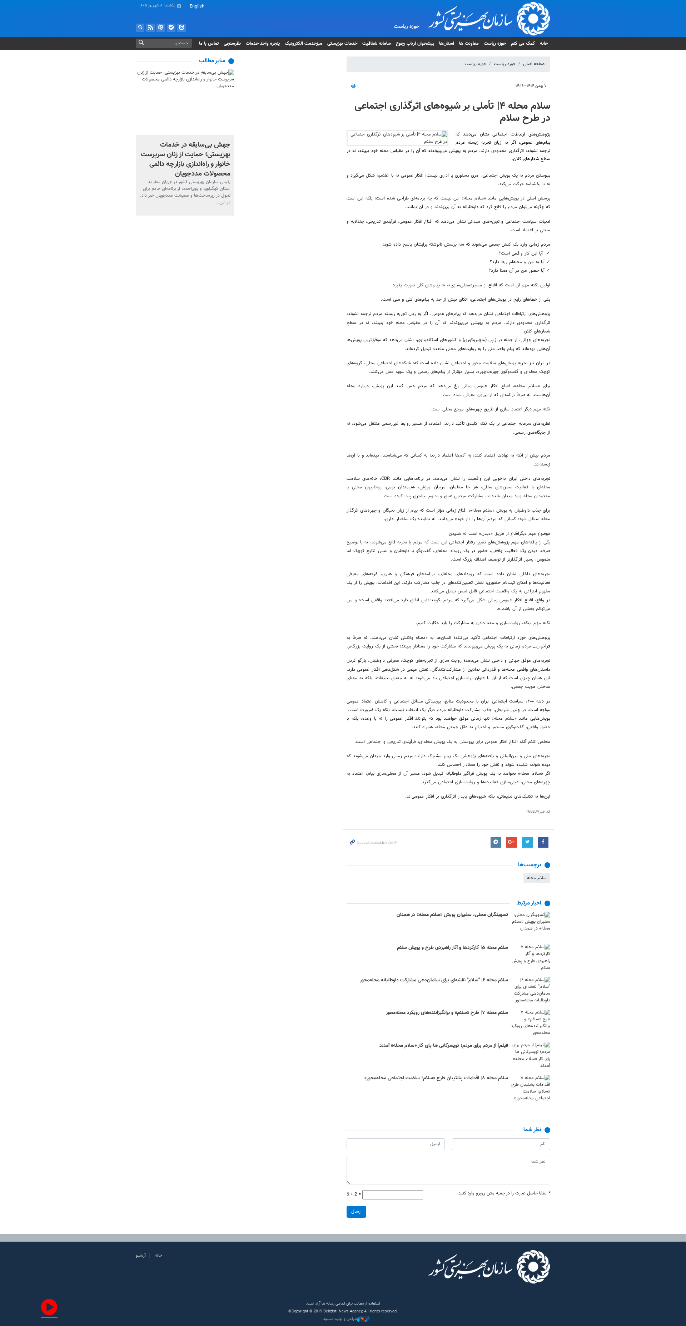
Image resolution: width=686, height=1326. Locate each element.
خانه (544, 43)
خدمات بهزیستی (342, 43)
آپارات (160, 28)
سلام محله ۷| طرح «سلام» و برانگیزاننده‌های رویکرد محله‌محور (447, 1013)
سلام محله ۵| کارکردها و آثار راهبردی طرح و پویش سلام (452, 948)
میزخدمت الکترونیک (303, 43)
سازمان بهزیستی (483, 18)
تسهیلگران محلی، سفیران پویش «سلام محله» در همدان (452, 915)
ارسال (356, 1211)
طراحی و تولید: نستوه (340, 1319)
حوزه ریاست (495, 43)
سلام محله (537, 878)
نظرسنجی (232, 43)
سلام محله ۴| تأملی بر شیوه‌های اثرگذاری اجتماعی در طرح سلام (452, 112)
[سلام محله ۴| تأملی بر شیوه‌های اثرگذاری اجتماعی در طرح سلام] (397, 138)
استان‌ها (446, 43)
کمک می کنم (523, 43)
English (197, 6)
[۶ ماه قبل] (530, 1023)
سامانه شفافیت (376, 43)
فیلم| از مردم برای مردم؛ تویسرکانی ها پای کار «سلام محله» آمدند (443, 1046)
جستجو (140, 28)
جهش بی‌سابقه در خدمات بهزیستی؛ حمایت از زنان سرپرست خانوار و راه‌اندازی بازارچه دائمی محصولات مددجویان (185, 159)
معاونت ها (469, 43)
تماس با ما (209, 43)
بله (171, 28)
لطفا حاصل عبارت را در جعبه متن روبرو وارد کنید (504, 1193)
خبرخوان (150, 28)
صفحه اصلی (534, 64)
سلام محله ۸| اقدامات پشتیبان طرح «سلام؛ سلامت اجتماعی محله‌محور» (436, 1078)
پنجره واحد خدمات (263, 43)
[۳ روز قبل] (185, 102)
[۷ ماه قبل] (530, 925)
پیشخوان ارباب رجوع (415, 43)
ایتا (181, 28)
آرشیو (141, 1255)
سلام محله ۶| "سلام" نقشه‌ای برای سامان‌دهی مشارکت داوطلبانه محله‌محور (434, 980)
